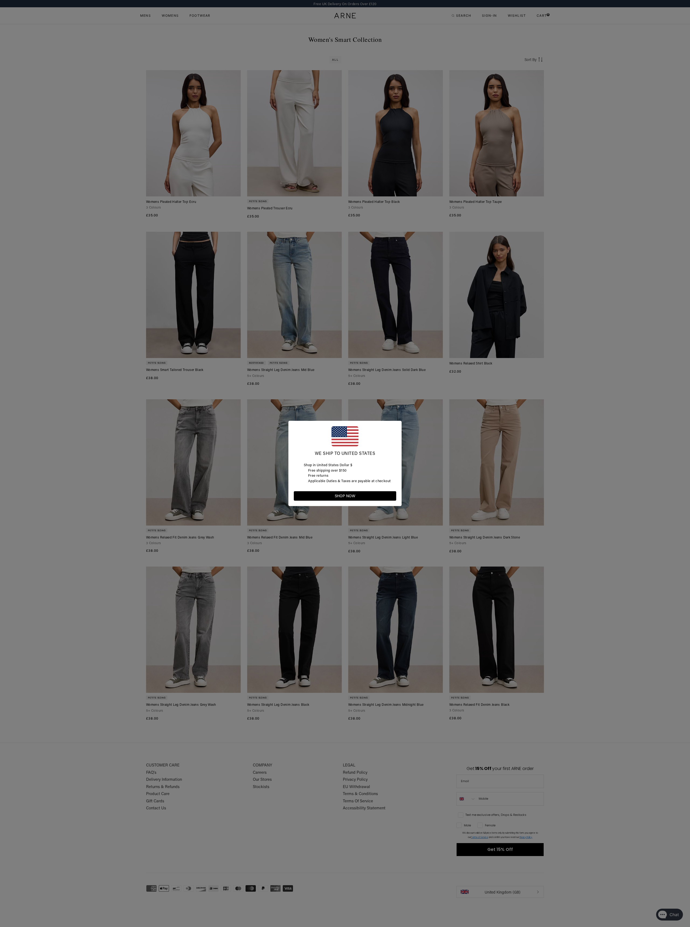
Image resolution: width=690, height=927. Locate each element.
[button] (392, 495)
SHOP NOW (345, 496)
